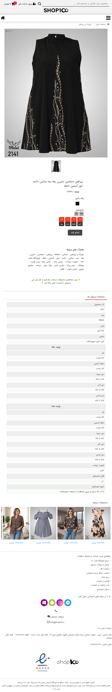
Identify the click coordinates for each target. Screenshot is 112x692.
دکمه (64, 258)
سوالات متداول (57, 617)
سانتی (71, 258)
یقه (82, 258)
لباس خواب (72, 269)
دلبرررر (32, 254)
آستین (51, 258)
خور (58, 258)
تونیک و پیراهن (85, 24)
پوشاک (81, 265)
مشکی (65, 254)
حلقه (44, 258)
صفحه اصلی (100, 24)
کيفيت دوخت (72, 262)
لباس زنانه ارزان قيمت (40, 262)
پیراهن (49, 254)
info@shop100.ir (57, 622)
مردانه (38, 265)
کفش (62, 269)
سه (77, 258)
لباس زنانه (58, 262)
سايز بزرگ (71, 265)
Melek (57, 254)
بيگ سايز (48, 265)
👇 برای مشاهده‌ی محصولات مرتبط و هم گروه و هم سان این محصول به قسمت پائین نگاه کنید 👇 (56, 281)
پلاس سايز (59, 265)
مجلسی (40, 254)
